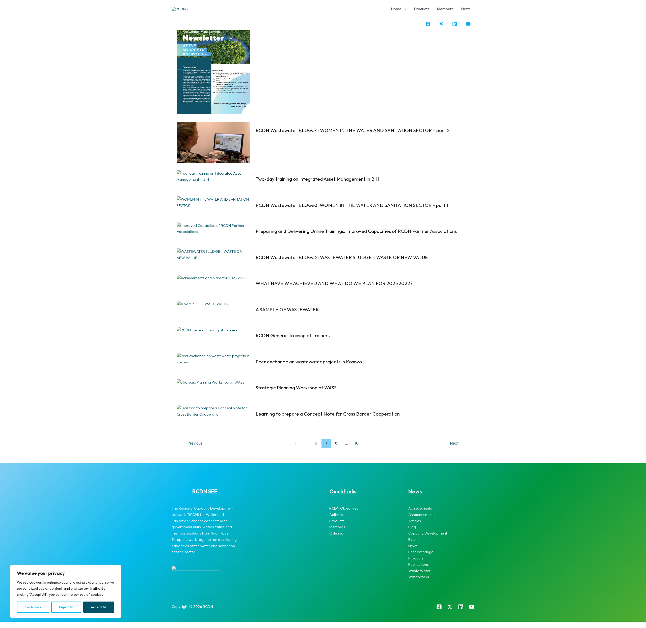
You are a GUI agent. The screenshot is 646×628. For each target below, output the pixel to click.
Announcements (422, 514)
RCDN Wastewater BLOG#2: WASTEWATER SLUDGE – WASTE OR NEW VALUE (342, 257)
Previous (192, 443)
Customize (33, 607)
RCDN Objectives (343, 508)
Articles (414, 520)
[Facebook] (428, 24)
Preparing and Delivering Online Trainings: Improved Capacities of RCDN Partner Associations (356, 231)
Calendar (337, 533)
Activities (336, 514)
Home (396, 8)
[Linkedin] (454, 24)
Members (445, 8)
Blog (412, 526)
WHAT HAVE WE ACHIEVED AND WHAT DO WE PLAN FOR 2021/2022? (334, 283)
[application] (403, 9)
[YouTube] (468, 24)
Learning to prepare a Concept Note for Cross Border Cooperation (328, 414)
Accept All (98, 607)
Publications (418, 564)
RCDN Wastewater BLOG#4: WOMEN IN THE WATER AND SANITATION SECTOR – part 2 (353, 130)
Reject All (66, 607)
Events (413, 539)
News (466, 8)
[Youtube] (471, 607)
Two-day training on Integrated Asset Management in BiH (317, 179)
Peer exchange (420, 551)
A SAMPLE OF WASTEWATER (287, 309)
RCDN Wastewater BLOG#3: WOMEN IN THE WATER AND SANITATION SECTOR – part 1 (352, 205)
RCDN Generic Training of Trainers (293, 335)
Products (421, 8)
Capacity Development (427, 533)
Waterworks (418, 576)
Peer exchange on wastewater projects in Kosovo (309, 362)
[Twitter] (441, 24)
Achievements (420, 508)
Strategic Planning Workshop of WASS (296, 388)
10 (357, 443)
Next (456, 443)
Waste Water (419, 570)
